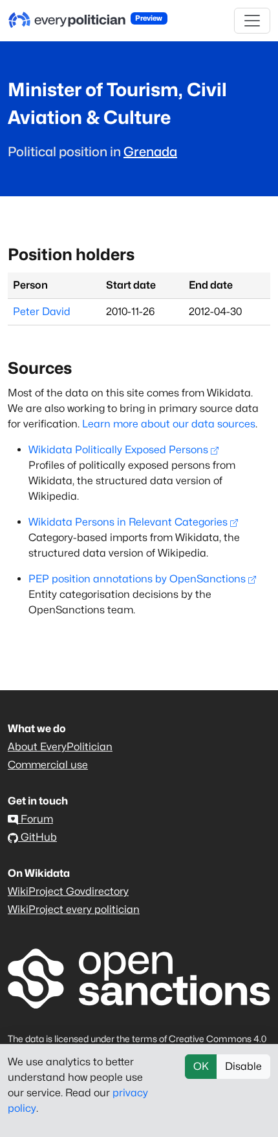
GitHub (37, 837)
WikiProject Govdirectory (68, 891)
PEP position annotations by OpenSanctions (137, 579)
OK (201, 1066)
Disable (243, 1066)
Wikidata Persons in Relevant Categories (128, 522)
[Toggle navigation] (252, 21)
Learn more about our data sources (168, 424)
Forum (35, 819)
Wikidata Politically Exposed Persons (118, 450)
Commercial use (48, 765)
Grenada (150, 151)
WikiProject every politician (74, 909)
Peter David (41, 311)
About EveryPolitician (60, 747)
